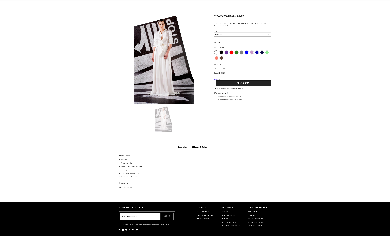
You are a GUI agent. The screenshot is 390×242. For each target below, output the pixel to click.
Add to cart (243, 83)
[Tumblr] (129, 229)
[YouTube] (133, 229)
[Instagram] (122, 229)
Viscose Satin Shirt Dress (229, 15)
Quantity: (217, 64)
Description (182, 147)
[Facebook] (119, 229)
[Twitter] (137, 229)
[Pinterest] (126, 229)
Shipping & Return (199, 147)
